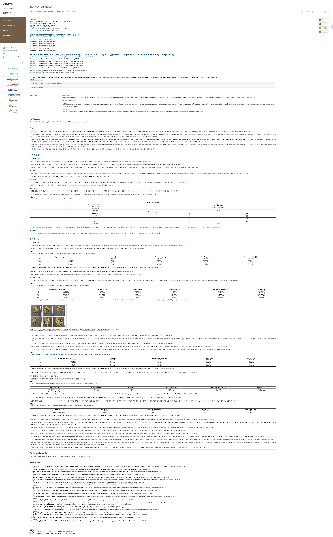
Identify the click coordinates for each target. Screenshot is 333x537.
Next (327, 12)
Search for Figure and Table (13, 57)
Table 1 (149, 194)
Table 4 (72, 349)
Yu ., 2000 (210, 419)
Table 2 (70, 248)
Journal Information (11, 47)
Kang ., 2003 (98, 136)
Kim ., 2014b (244, 173)
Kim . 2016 (75, 136)
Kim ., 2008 (182, 134)
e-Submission (7, 41)
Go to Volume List (319, 12)
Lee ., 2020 (115, 436)
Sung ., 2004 (118, 134)
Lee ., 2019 (122, 144)
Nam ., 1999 (202, 141)
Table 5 (82, 379)
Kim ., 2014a (202, 134)
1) (225, 289)
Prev (310, 12)
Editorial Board (7, 30)
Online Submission (10, 54)
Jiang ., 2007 (253, 134)
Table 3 (72, 280)
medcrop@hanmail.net (66, 531)
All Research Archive (11, 50)
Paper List (305, 12)
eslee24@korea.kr (69, 72)
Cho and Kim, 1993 (54, 343)
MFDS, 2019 (145, 373)
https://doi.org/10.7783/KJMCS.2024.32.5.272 (46, 30)
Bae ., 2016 (270, 134)
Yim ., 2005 (52, 136)
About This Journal (9, 25)
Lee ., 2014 (75, 144)
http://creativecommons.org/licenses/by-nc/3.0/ (117, 78)
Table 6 (236, 401)
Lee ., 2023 (93, 339)
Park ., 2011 (192, 134)
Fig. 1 (78, 280)
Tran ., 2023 (120, 136)
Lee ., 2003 (138, 136)
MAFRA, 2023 (201, 131)
